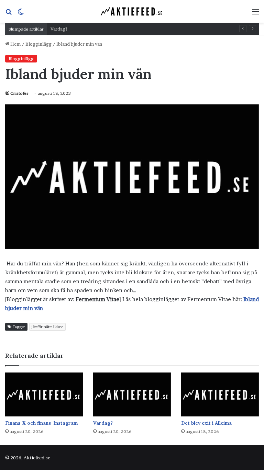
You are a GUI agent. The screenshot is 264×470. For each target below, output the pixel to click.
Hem (15, 44)
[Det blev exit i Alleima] (220, 394)
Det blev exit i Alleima (206, 423)
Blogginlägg (38, 44)
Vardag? (59, 29)
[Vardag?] (132, 394)
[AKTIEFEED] (132, 11)
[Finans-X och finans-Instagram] (44, 394)
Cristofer (19, 93)
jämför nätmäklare (47, 326)
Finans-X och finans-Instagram (41, 423)
